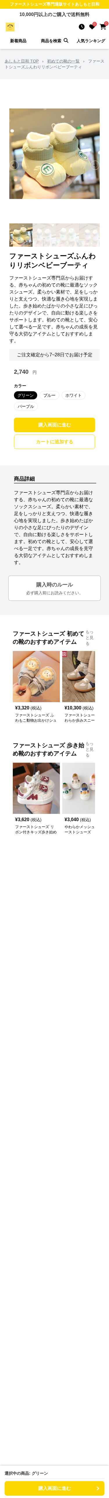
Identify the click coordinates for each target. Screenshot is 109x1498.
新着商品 (18, 40)
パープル (26, 406)
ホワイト (73, 395)
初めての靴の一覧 (63, 61)
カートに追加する (54, 441)
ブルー (49, 395)
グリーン (25, 395)
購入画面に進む (54, 424)
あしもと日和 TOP (22, 61)
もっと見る (89, 637)
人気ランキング (91, 40)
